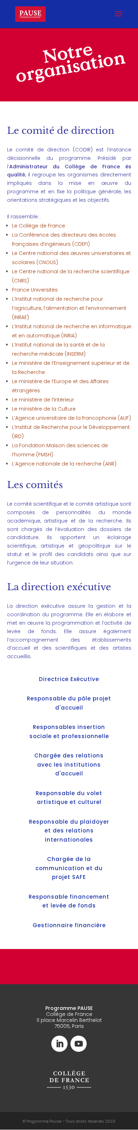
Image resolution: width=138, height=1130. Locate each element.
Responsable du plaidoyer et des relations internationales (69, 830)
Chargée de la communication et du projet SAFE (69, 868)
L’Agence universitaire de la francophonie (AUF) (71, 418)
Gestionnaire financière (69, 925)
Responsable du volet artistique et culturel (69, 797)
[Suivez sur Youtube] (78, 1044)
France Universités (35, 289)
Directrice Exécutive (69, 679)
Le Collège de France (38, 225)
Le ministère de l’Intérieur (43, 399)
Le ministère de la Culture (44, 408)
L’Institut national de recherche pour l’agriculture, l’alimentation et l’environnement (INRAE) (69, 308)
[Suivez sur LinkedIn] (59, 1044)
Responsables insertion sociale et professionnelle (69, 731)
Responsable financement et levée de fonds (69, 901)
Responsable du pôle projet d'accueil (69, 703)
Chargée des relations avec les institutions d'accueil (69, 764)
